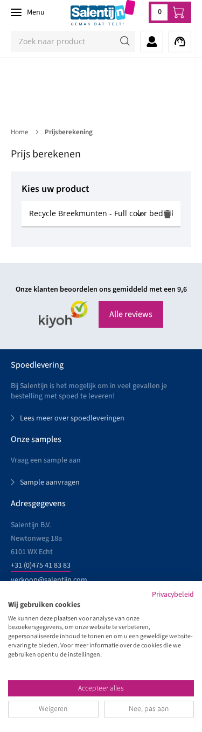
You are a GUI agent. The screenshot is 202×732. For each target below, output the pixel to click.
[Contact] (180, 41)
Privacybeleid (173, 594)
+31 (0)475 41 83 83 (41, 565)
